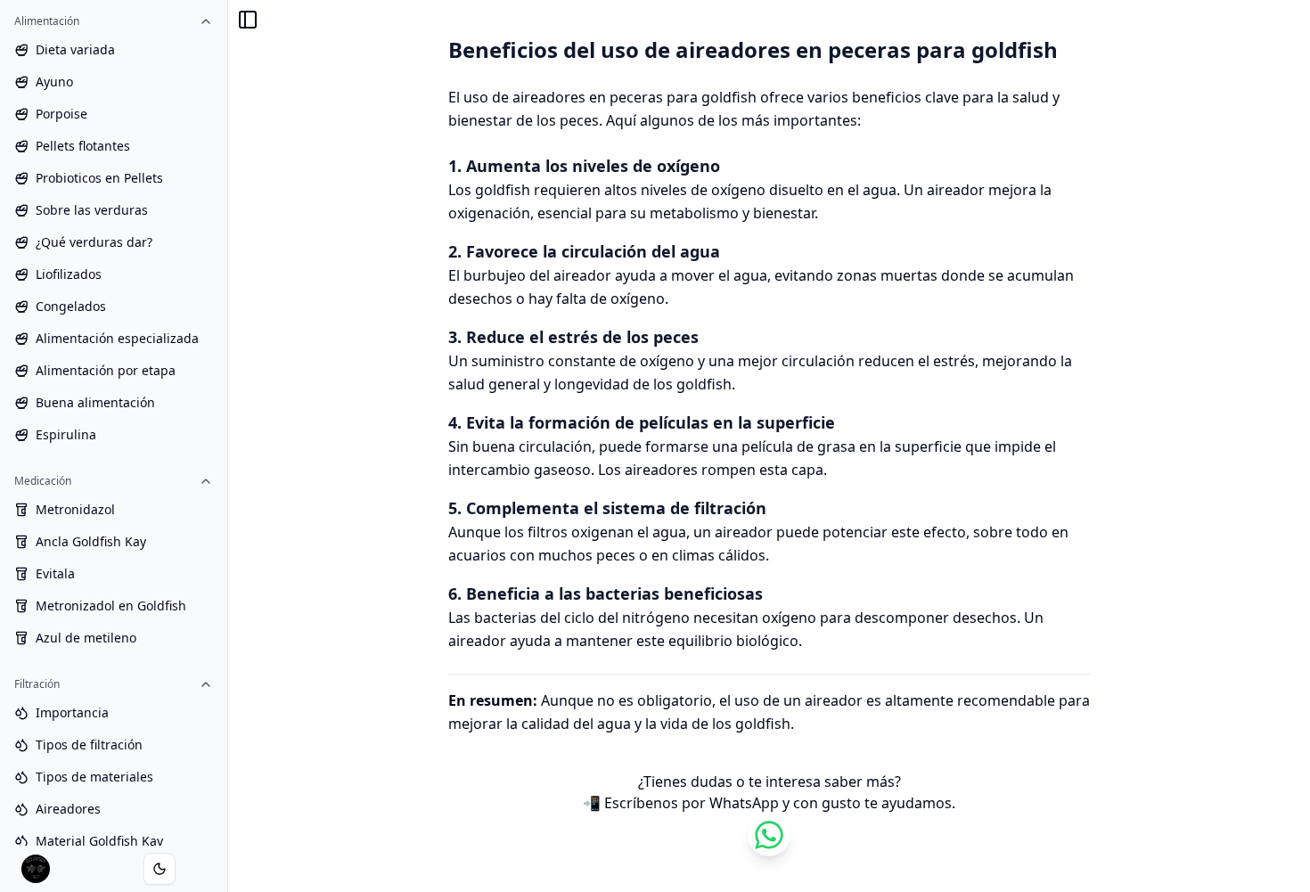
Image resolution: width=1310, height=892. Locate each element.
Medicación (42, 480)
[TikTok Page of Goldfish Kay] (769, 835)
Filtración (37, 684)
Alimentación (46, 21)
